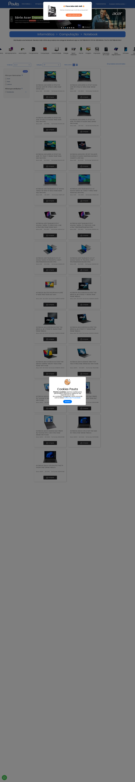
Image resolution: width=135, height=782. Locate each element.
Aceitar (67, 401)
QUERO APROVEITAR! (74, 15)
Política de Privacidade (72, 398)
